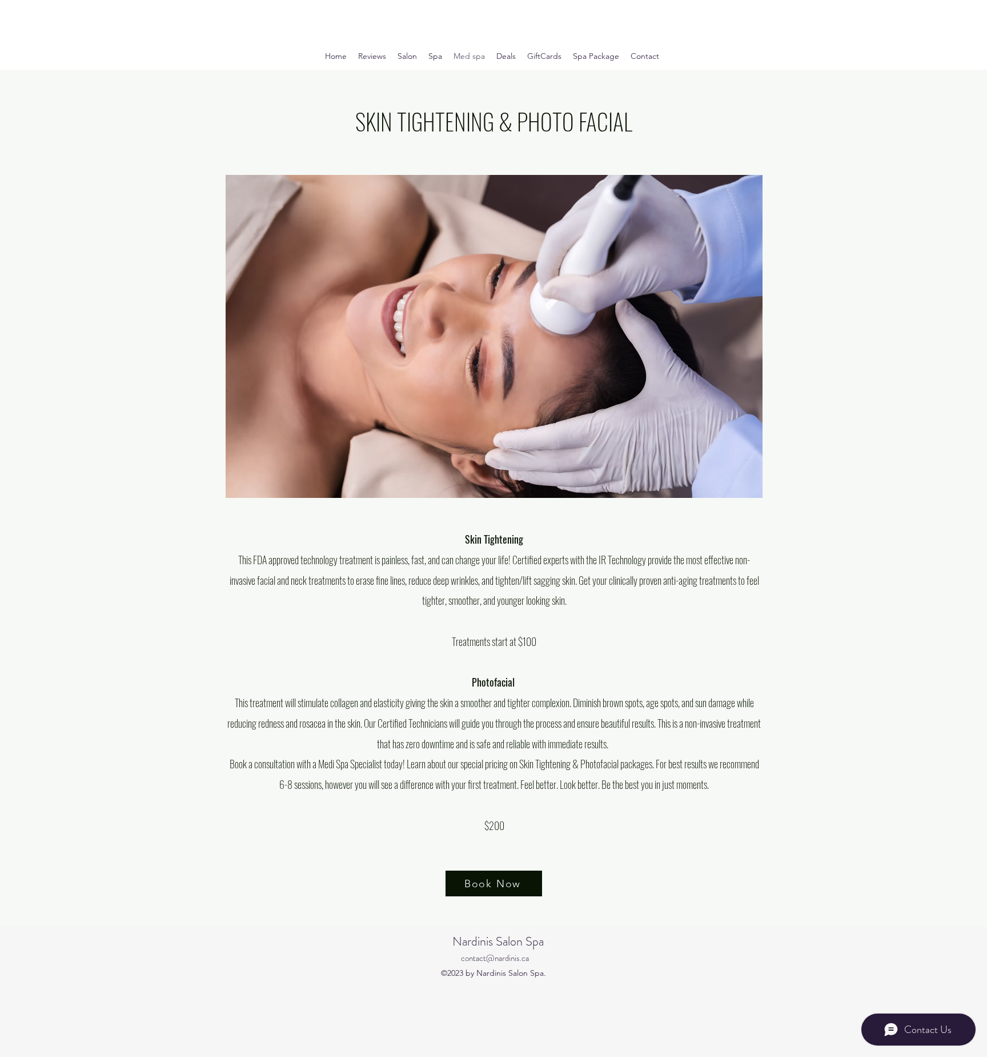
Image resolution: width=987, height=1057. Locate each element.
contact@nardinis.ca (495, 958)
